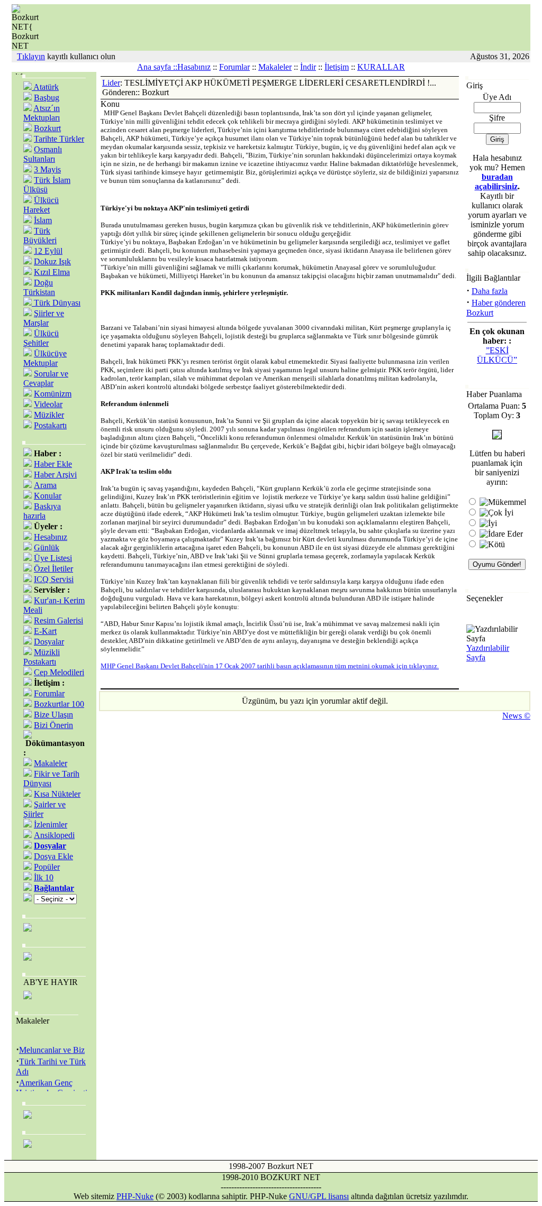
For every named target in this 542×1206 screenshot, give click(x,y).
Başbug (46, 97)
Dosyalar (49, 641)
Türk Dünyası (56, 302)
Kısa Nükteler (57, 793)
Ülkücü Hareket (41, 205)
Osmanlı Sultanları (42, 154)
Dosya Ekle (53, 856)
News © (516, 715)
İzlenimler (50, 824)
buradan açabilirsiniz (496, 181)
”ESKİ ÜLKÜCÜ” (497, 355)
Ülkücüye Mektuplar (45, 358)
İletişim (336, 66)
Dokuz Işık (52, 261)
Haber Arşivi (55, 474)
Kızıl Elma (52, 272)
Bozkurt (47, 128)
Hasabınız (194, 66)
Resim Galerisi (58, 620)
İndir (308, 66)
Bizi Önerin (53, 725)
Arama (45, 485)
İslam (43, 220)
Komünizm (52, 393)
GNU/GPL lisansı (319, 1196)
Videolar (48, 404)
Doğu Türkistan (39, 287)
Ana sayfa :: (157, 66)
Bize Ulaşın (53, 714)
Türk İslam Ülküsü (46, 185)
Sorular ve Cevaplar (45, 378)
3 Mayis (47, 169)
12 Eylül (48, 250)
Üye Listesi (53, 558)
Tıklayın (31, 56)
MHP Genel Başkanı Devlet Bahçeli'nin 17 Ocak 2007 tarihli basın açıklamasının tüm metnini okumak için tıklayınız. (270, 666)
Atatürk (45, 86)
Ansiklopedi (54, 835)
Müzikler (49, 414)
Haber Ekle (53, 463)
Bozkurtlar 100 (59, 703)
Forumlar (234, 66)
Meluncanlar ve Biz (52, 1047)
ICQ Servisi (54, 579)
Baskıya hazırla (42, 511)
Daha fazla (490, 291)
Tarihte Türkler (59, 138)
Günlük (46, 547)
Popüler (47, 866)
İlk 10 (43, 877)
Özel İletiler (53, 568)
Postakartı (50, 425)
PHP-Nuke (134, 1196)
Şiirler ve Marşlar (43, 318)
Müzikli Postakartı (41, 657)
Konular (47, 495)
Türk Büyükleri (40, 235)
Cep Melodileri (59, 672)
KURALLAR (381, 66)
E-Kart (45, 631)
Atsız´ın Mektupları (41, 113)
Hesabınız (50, 536)
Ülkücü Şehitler (41, 338)
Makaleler (275, 66)
